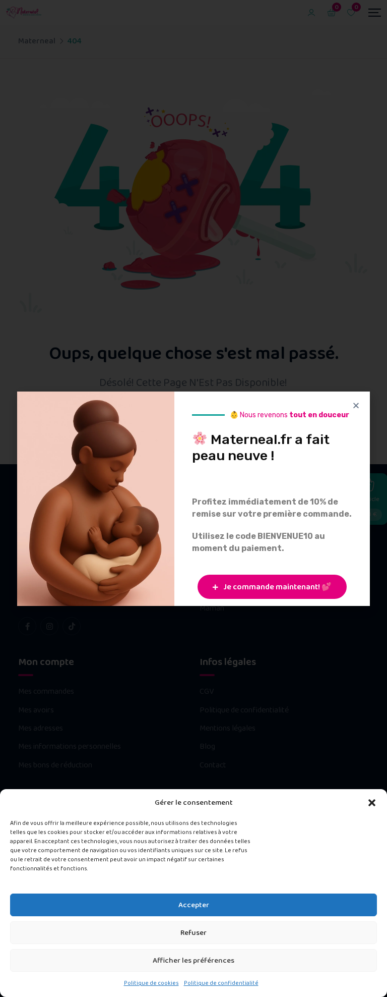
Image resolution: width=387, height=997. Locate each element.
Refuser (193, 933)
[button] (372, 803)
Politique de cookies (151, 983)
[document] (193, 498)
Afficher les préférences (193, 961)
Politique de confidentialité (221, 983)
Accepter (193, 905)
